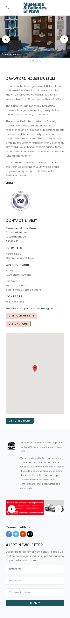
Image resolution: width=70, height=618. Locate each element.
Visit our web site (21, 315)
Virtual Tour (18, 323)
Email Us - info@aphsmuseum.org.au (29, 308)
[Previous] (6, 39)
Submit (35, 603)
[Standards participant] (20, 201)
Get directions (20, 420)
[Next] (64, 39)
